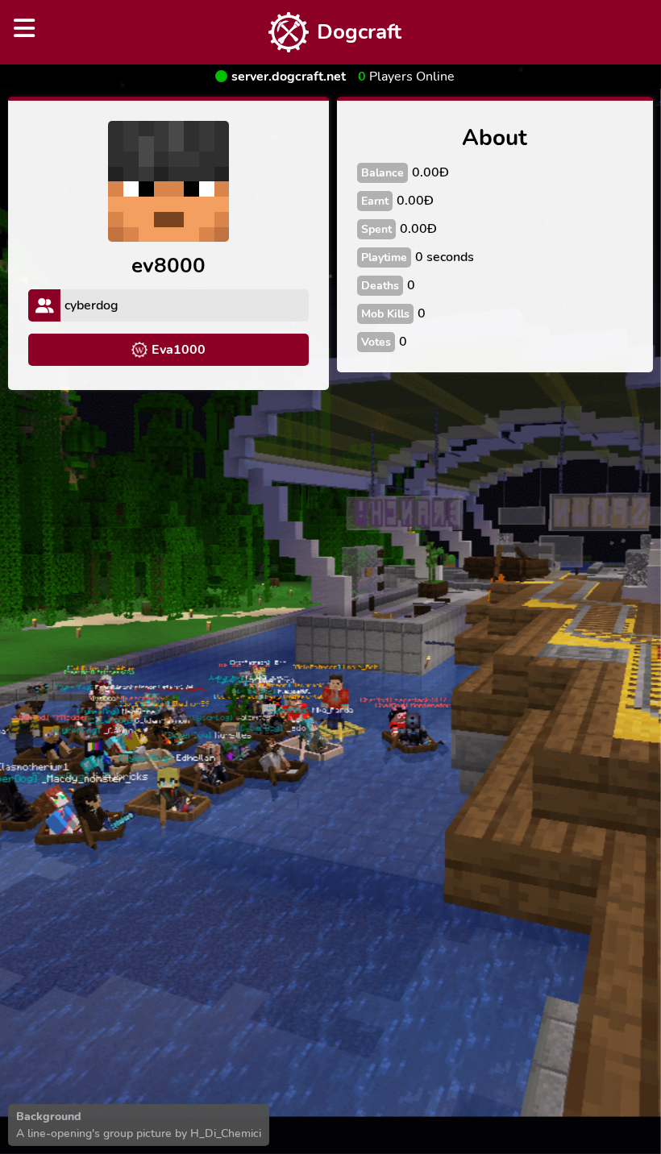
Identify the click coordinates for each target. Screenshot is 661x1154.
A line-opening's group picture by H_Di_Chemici (138, 1133)
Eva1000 (179, 350)
